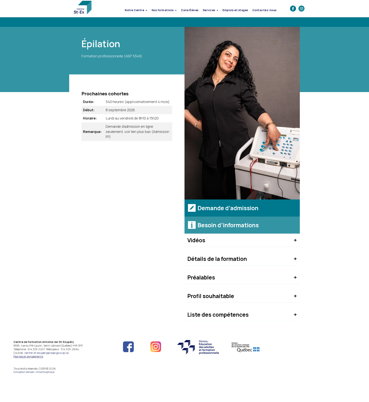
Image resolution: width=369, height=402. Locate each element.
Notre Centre (134, 10)
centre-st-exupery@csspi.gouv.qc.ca (47, 353)
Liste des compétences (218, 314)
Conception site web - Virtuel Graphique (33, 372)
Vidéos (196, 240)
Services (209, 10)
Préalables (201, 277)
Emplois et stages (235, 10)
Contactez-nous (264, 10)
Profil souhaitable (210, 296)
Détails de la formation (217, 258)
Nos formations (163, 10)
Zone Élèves (190, 10)
